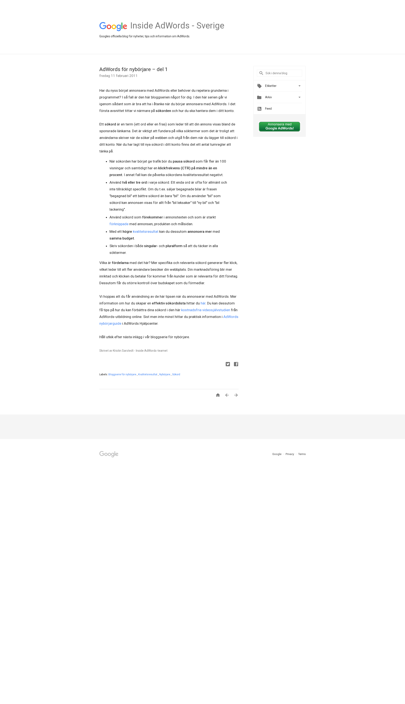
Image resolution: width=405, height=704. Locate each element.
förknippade (119, 224)
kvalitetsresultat (146, 231)
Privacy (290, 454)
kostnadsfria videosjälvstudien (205, 310)
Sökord (176, 374)
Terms (302, 454)
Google (277, 454)
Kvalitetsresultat (148, 374)
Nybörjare (165, 374)
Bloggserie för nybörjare (122, 374)
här (203, 303)
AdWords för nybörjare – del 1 (133, 69)
